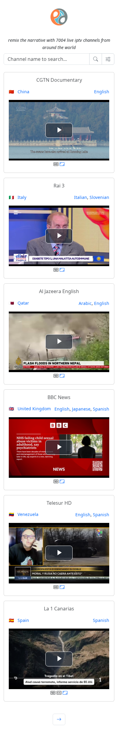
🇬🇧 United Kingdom (30, 408)
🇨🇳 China (19, 91)
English (101, 91)
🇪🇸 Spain (19, 620)
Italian (80, 197)
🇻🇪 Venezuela (23, 514)
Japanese (81, 409)
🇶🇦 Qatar (19, 303)
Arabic (85, 303)
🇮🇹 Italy (17, 197)
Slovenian (99, 197)
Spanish (101, 409)
